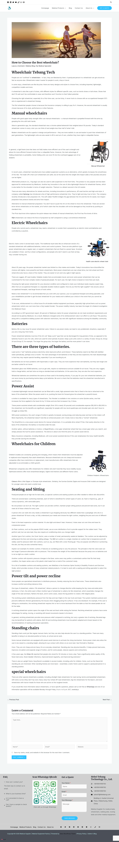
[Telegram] (86, 827)
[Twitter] (13, 2)
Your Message (67, 800)
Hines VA (30, 654)
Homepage (45, 8)
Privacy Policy (81, 834)
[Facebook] (8, 2)
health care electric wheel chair (97, 261)
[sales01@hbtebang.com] (100, 794)
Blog (70, 8)
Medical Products (58, 8)
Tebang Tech (43, 72)
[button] (111, 2)
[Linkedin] (10, 2)
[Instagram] (61, 827)
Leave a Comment (18, 66)
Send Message (69, 818)
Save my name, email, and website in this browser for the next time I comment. (42, 752)
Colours (14, 481)
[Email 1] (23, 2)
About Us (89, 8)
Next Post (107, 699)
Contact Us (79, 8)
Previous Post (13, 699)
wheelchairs (36, 77)
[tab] (15, 785)
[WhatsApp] (21, 2)
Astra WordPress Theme (68, 834)
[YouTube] (16, 2)
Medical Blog (30, 66)
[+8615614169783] (98, 783)
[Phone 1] (18, 2)
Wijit (13, 218)
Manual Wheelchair (98, 166)
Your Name (66, 783)
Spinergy (26, 194)
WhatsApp (90, 687)
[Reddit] (82, 827)
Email (64, 791)
